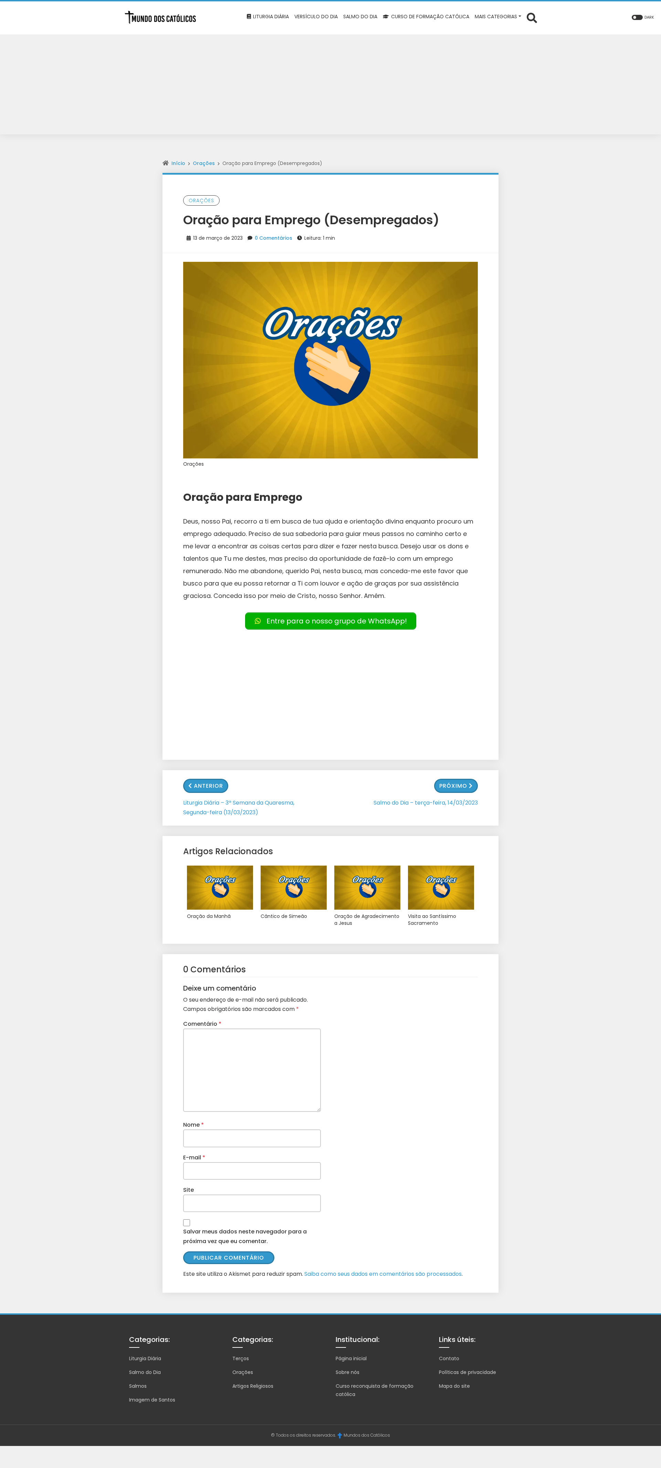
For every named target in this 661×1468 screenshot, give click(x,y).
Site (188, 1190)
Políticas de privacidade (467, 1372)
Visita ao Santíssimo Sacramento (432, 920)
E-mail (194, 1157)
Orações (204, 163)
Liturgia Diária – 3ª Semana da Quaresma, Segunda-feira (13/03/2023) (238, 807)
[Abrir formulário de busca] (532, 17)
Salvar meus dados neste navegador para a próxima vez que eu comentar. (245, 1236)
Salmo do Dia (145, 1372)
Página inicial (351, 1358)
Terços (240, 1358)
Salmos (138, 1386)
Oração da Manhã (209, 916)
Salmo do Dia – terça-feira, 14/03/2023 (426, 803)
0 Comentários (273, 238)
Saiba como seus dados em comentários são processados (383, 1274)
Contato (449, 1358)
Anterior (208, 786)
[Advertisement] (330, 86)
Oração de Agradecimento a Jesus (366, 920)
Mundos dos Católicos (367, 1435)
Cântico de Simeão (284, 916)
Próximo (453, 786)
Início (178, 163)
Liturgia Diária (145, 1358)
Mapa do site (454, 1386)
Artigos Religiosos (252, 1386)
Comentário (202, 1024)
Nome (193, 1125)
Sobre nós (347, 1372)
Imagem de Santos (152, 1399)
